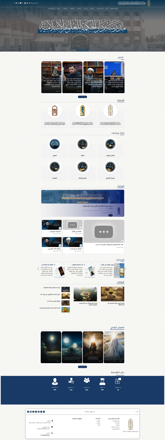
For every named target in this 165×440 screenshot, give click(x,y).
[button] (38, 268)
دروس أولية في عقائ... (107, 264)
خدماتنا (58, 8)
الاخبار (106, 8)
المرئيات (120, 186)
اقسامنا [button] (65, 8)
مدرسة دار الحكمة (115, 427)
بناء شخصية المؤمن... (77, 264)
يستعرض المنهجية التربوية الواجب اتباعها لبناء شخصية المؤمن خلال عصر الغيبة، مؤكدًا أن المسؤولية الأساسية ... (74, 271)
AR (37, 3)
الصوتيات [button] (72, 8)
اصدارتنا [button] (86, 8)
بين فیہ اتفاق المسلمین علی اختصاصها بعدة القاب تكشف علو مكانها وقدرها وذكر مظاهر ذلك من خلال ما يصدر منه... (45, 271)
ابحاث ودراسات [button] (99, 8)
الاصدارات (120, 260)
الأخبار (99, 425)
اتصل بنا (34, 3)
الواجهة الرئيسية (114, 8)
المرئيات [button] (79, 8)
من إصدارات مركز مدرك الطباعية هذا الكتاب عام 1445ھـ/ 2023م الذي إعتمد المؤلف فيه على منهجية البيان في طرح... (104, 271)
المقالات (92, 8)
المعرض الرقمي (161, 320)
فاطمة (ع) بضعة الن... (47, 264)
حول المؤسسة (51, 8)
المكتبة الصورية (115, 429)
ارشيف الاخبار (83, 97)
